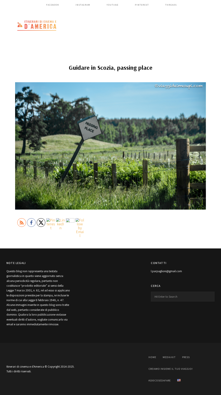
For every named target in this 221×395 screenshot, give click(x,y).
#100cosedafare (159, 380)
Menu (210, 26)
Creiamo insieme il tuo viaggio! (170, 368)
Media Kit (169, 357)
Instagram (83, 4)
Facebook (52, 4)
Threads (171, 4)
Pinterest (142, 4)
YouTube (112, 4)
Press (186, 357)
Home (152, 357)
